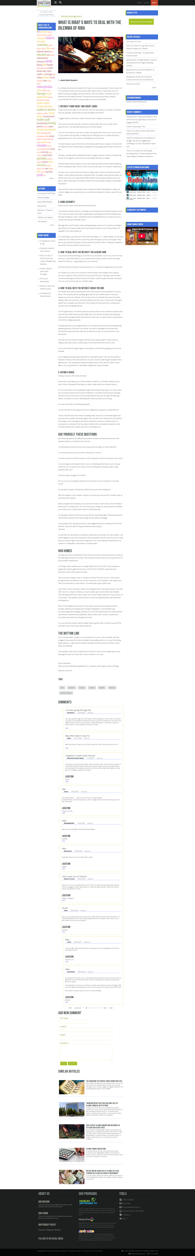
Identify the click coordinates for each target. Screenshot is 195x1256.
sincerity (45, 152)
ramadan (42, 145)
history (39, 77)
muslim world (49, 116)
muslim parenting (44, 106)
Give (154, 3)
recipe (49, 145)
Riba (64, 789)
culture (44, 48)
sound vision (47, 155)
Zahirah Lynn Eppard (45, 217)
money (91, 688)
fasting (39, 64)
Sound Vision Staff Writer (46, 193)
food (44, 64)
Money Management (71, 16)
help (43, 74)
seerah (39, 152)
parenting (51, 123)
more (52, 225)
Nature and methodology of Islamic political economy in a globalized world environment (102, 1172)
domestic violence (43, 51)
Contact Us (126, 1215)
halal (51, 68)
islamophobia (44, 86)
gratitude (43, 68)
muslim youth (43, 119)
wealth (101, 688)
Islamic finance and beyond (96, 1149)
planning (43, 133)
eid (48, 54)
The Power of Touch (133, 41)
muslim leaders (43, 103)
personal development (46, 129)
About (139, 3)
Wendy (51, 168)
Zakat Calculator (128, 1200)
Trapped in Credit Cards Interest (80, 755)
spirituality (42, 158)
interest (72, 688)
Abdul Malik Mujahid (69, 80)
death (53, 48)
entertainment (42, 58)
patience (45, 126)
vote (43, 168)
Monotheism (41, 100)
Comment (64, 1043)
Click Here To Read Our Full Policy (49, 1230)
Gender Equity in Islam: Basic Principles (46, 271)
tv (50, 165)
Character (41, 38)
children (49, 37)
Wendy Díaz (42, 206)
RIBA (64, 820)
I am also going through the (78, 710)
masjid (49, 93)
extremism (41, 61)
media (39, 97)
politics (47, 136)
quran (43, 142)
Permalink (90, 713)
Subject (62, 1035)
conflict (50, 45)
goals (38, 68)
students (50, 158)
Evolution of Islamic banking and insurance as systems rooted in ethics (103, 1126)
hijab (53, 74)
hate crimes (46, 71)
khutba (45, 90)
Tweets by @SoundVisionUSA (136, 102)
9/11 (38, 31)
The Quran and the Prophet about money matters (104, 1081)
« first (70, 1008)
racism (49, 142)
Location (63, 1026)
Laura (48, 90)
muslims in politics (42, 113)
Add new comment (65, 670)
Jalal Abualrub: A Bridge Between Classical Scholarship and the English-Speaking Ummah (141, 63)
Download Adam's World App (133, 1211)
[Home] (44, 3)
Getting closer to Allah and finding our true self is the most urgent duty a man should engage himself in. (141, 120)
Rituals (47, 149)
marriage (41, 93)
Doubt (65, 908)
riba (62, 688)
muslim (47, 100)
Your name (64, 1018)
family (48, 61)
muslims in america (46, 109)
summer (39, 162)
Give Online (126, 1203)
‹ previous (77, 1008)
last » (111, 1008)
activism (44, 32)
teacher (45, 161)
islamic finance (66, 693)
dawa (48, 48)
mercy (45, 97)
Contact (146, 3)
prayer (51, 136)
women (43, 171)
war (46, 168)
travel (48, 165)
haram (81, 688)
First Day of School (133, 84)
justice (39, 90)
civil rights (41, 41)
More (52, 178)
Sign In (124, 1218)
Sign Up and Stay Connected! (141, 22)
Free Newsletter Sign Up (131, 1207)
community (42, 45)
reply (66, 728)
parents (40, 126)
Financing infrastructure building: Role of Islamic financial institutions (102, 1104)
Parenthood (41, 123)
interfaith (39, 80)
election (52, 55)
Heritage (48, 74)
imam (52, 77)
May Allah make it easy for (77, 735)
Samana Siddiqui (43, 197)
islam (45, 80)
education (42, 54)
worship (49, 171)
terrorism (41, 165)
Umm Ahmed (42, 221)
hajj (47, 68)
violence (39, 168)
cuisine (39, 48)
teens (50, 162)
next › (106, 1008)
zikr (44, 175)
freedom (50, 64)
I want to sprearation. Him (135, 126)
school (52, 148)
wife (39, 171)
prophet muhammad (43, 139)
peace (51, 126)
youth (40, 174)
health (39, 74)
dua (52, 51)
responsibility (41, 149)
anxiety (50, 35)
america (45, 35)
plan (39, 133)
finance (112, 688)
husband (46, 77)
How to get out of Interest (74, 876)
